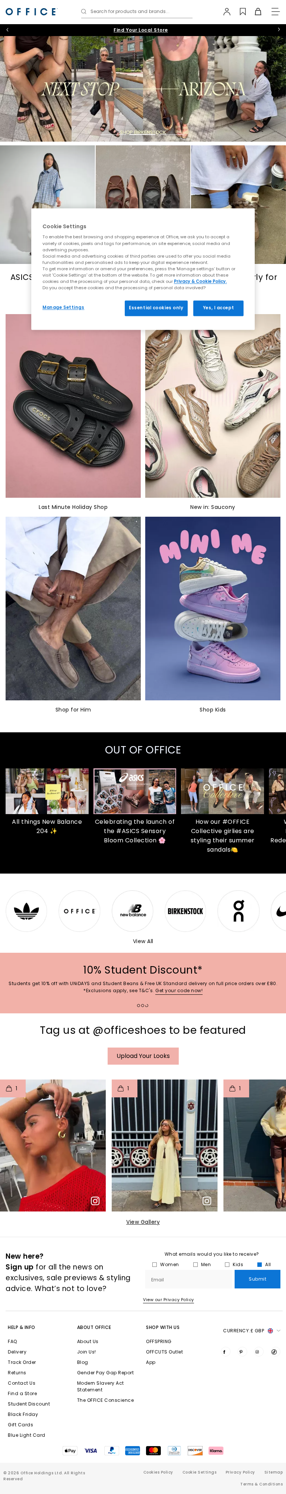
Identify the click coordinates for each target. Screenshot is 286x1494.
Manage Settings (63, 307)
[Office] (32, 11)
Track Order (22, 1362)
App (151, 1362)
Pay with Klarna (141, 30)
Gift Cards (20, 1425)
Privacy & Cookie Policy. (200, 281)
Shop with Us (162, 1327)
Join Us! (86, 1352)
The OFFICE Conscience (105, 1400)
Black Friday (23, 1414)
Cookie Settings (199, 1472)
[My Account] (223, 11)
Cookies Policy (158, 1472)
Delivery (17, 1352)
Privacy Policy (240, 1472)
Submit (257, 1279)
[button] (53, 1145)
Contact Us (21, 1383)
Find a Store (22, 1393)
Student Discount (29, 1404)
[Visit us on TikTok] (275, 1351)
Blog (82, 1362)
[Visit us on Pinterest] (242, 1351)
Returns (17, 1372)
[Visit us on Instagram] (259, 1351)
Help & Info (21, 1327)
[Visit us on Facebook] (226, 1351)
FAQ (12, 1341)
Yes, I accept (218, 308)
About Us (88, 1341)
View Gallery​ (143, 1222)
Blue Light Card (26, 1435)
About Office (94, 1327)
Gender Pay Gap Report (105, 1372)
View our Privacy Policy (168, 1300)
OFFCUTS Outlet (164, 1352)
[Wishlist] (238, 11)
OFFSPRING (159, 1341)
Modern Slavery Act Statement (100, 1386)
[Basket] (254, 11)
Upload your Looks (143, 1056)
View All (143, 941)
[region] (143, 269)
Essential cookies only (156, 308)
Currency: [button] (243, 1330)
